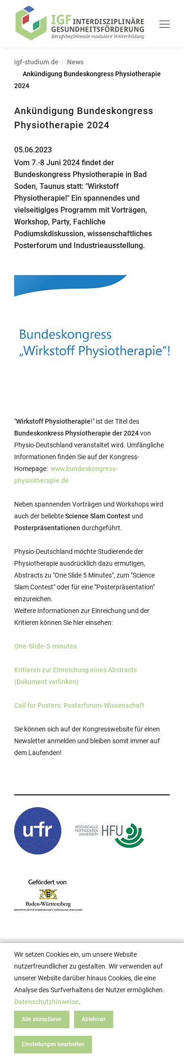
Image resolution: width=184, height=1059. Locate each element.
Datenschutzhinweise (46, 1002)
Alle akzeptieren (42, 1019)
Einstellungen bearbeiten (53, 1044)
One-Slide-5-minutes (45, 646)
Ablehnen (94, 1019)
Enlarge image (148, 298)
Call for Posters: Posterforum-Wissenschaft (79, 705)
